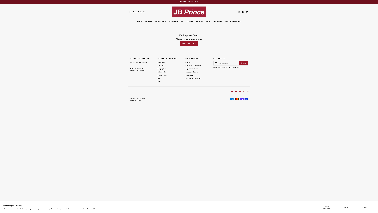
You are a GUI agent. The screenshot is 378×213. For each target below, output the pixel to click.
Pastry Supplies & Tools (233, 21)
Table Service (217, 21)
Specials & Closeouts (192, 72)
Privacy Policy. (92, 209)
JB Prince (142, 98)
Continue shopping (189, 43)
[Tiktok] (244, 91)
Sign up (243, 63)
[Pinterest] (248, 91)
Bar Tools (148, 21)
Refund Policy (162, 72)
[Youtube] (236, 91)
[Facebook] (232, 91)
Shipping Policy (162, 69)
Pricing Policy (189, 75)
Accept (346, 207)
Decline (364, 207)
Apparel (139, 21)
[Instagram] (240, 91)
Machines (199, 21)
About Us (161, 65)
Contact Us (189, 62)
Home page (161, 62)
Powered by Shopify (135, 100)
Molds (208, 21)
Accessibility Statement (193, 78)
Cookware (189, 21)
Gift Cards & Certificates (193, 65)
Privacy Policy (162, 75)
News (159, 81)
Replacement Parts (191, 69)
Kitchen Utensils (160, 21)
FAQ (159, 78)
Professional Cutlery (176, 21)
